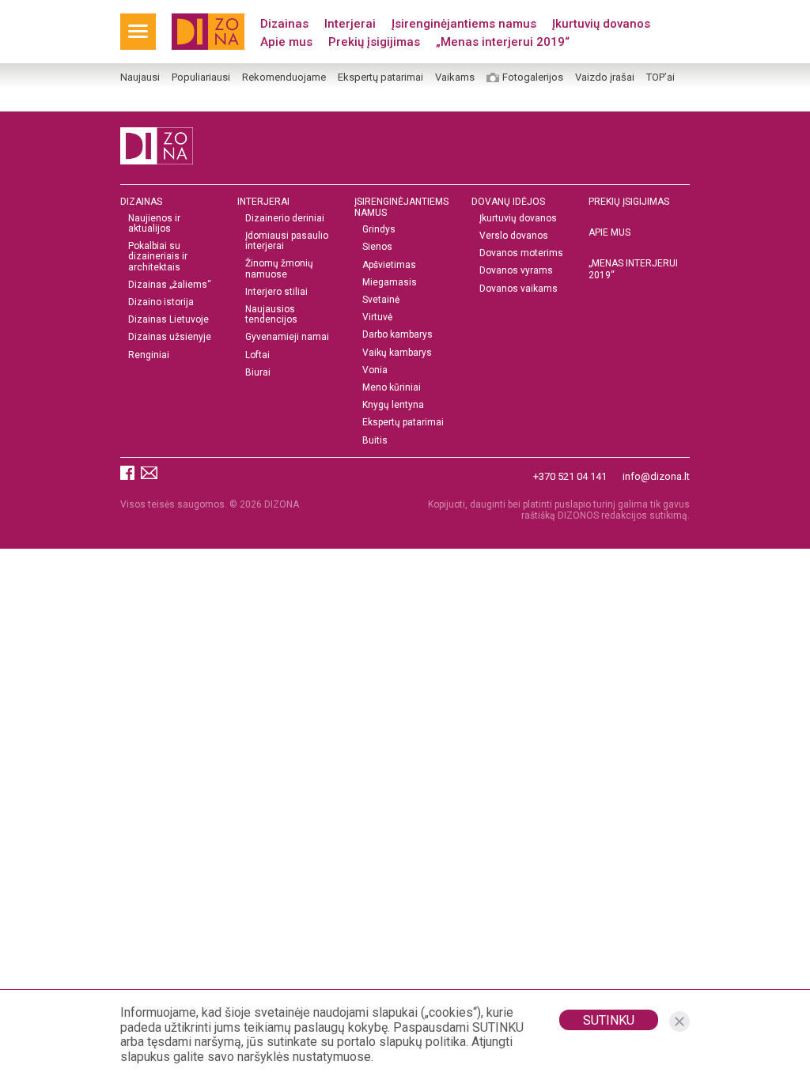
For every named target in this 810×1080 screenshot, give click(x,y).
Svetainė (380, 300)
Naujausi (140, 77)
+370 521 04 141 (570, 476)
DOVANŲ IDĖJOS (508, 201)
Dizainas (284, 24)
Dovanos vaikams (518, 289)
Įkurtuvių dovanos (601, 24)
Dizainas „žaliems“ (169, 285)
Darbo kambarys (397, 335)
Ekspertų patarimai (380, 77)
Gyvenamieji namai (287, 337)
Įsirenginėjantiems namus (464, 24)
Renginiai (148, 355)
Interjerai (350, 24)
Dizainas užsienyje (169, 337)
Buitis (375, 441)
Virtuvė (377, 317)
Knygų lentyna (393, 405)
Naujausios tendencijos (271, 314)
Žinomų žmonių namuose (279, 269)
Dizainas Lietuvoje (168, 320)
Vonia (375, 370)
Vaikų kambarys (397, 353)
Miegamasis (389, 283)
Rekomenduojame (284, 77)
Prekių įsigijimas (374, 42)
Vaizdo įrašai (604, 77)
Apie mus (286, 42)
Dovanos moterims (521, 253)
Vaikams (455, 77)
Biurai (258, 373)
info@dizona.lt (656, 476)
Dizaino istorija (161, 302)
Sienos (377, 247)
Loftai (257, 355)
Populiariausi (201, 77)
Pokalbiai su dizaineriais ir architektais (157, 256)
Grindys (379, 230)
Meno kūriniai (391, 388)
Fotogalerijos (532, 77)
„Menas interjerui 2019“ (503, 42)
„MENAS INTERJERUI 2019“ (633, 269)
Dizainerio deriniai (284, 218)
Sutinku (608, 1020)
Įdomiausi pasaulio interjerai (286, 241)
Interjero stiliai (276, 292)
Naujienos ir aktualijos (154, 223)
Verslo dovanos (513, 236)
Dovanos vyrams (516, 271)
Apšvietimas (389, 265)
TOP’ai (660, 77)
